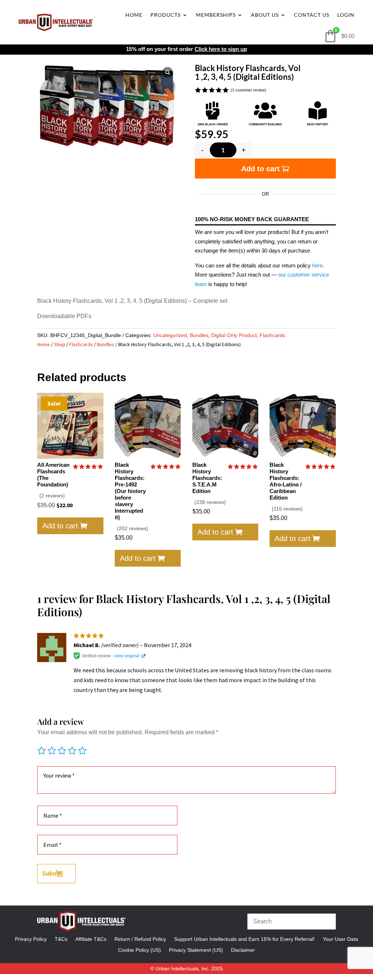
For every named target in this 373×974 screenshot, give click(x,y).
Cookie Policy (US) (139, 950)
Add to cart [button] (60, 526)
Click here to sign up (221, 49)
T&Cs (61, 939)
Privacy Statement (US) (196, 950)
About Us (265, 15)
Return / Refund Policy (140, 939)
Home (133, 15)
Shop (59, 344)
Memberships (216, 15)
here (317, 265)
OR (265, 194)
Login (345, 15)
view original (127, 655)
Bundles (199, 335)
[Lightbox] (167, 72)
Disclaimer (243, 950)
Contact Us (311, 15)
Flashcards (272, 335)
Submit (52, 873)
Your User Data (340, 939)
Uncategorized (170, 335)
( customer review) (248, 90)
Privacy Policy (31, 939)
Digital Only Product (234, 335)
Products (165, 15)
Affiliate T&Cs (90, 939)
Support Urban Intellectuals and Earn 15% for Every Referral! (244, 939)
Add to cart (260, 169)
